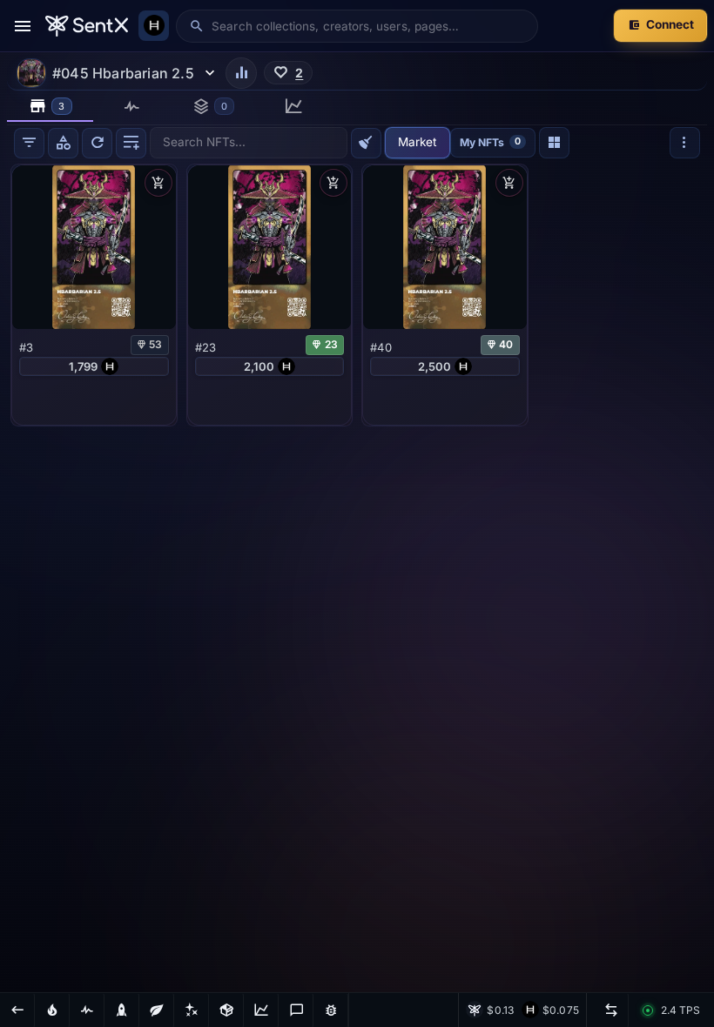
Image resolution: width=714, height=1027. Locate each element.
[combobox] (368, 26)
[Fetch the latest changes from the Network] (97, 143)
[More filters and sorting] (685, 142)
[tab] (50, 106)
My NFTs (490, 142)
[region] (357, 576)
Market (417, 142)
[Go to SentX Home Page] (86, 26)
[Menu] (22, 26)
